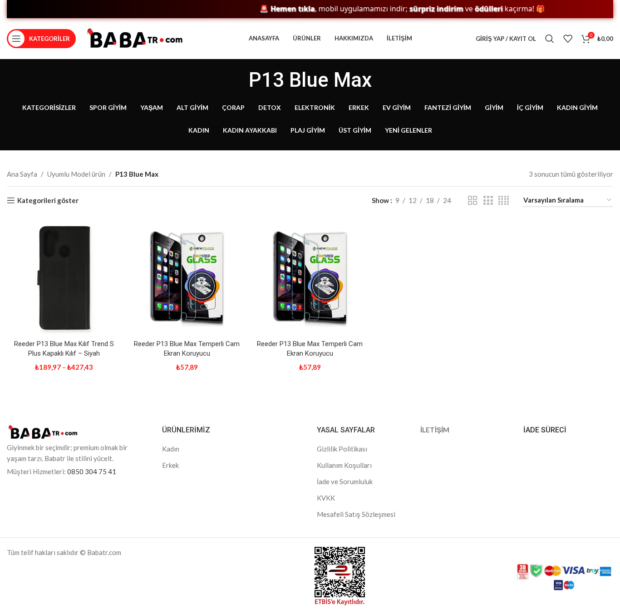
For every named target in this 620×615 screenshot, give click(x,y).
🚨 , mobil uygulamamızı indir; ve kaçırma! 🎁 (390, 9)
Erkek (170, 465)
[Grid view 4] (503, 200)
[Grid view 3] (487, 200)
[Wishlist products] (568, 39)
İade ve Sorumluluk (345, 481)
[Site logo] (135, 38)
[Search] (550, 39)
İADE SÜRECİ (544, 430)
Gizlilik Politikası (342, 449)
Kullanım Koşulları (344, 465)
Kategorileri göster (48, 200)
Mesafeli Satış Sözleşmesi (356, 514)
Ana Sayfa (22, 174)
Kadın (170, 449)
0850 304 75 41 (91, 471)
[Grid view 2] (472, 200)
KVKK (326, 498)
